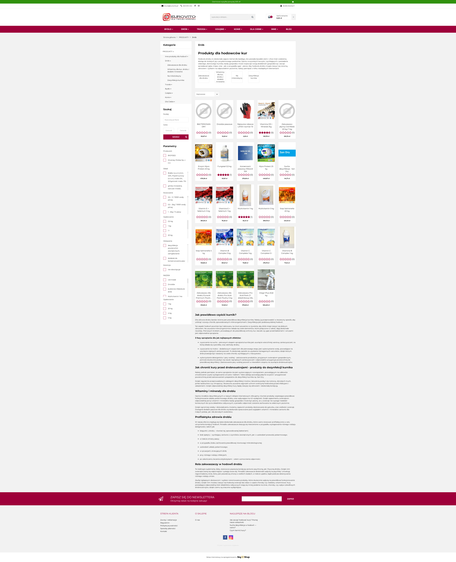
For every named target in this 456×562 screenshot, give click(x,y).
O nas (197, 520)
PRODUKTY (168, 51)
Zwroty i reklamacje (168, 520)
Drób (184, 29)
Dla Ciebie (256, 29)
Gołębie (220, 29)
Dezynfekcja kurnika (175, 80)
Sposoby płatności (168, 528)
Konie (237, 29)
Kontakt (163, 531)
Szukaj (175, 137)
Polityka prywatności (169, 526)
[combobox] (207, 94)
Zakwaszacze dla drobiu (177, 65)
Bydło (168, 29)
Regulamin (164, 523)
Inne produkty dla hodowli (176, 56)
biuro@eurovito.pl (171, 6)
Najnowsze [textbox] (200, 94)
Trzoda (201, 29)
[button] (169, 514)
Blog (289, 29)
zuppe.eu (235, 545)
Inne (274, 29)
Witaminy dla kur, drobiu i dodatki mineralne (178, 70)
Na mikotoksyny (174, 76)
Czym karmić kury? (238, 530)
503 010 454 (187, 6)
